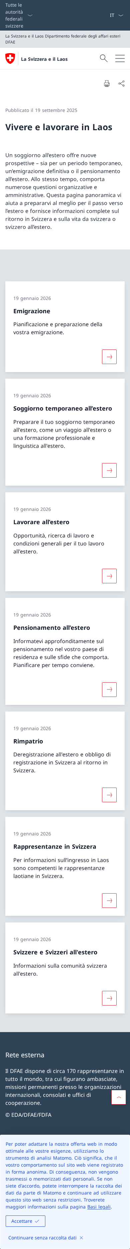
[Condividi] (121, 83)
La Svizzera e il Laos (44, 59)
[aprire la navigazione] (120, 58)
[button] (118, 1097)
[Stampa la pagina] (106, 83)
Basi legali (99, 1206)
